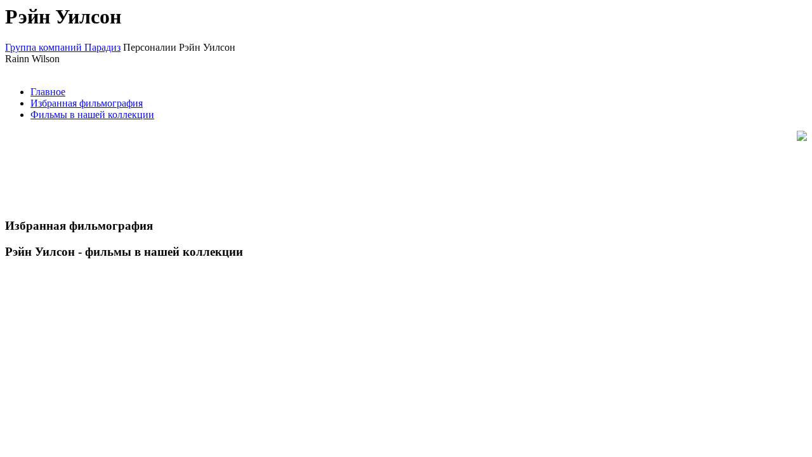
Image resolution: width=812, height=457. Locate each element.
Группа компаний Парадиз (63, 47)
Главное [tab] (47, 91)
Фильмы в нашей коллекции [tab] (92, 114)
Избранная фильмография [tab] (86, 103)
